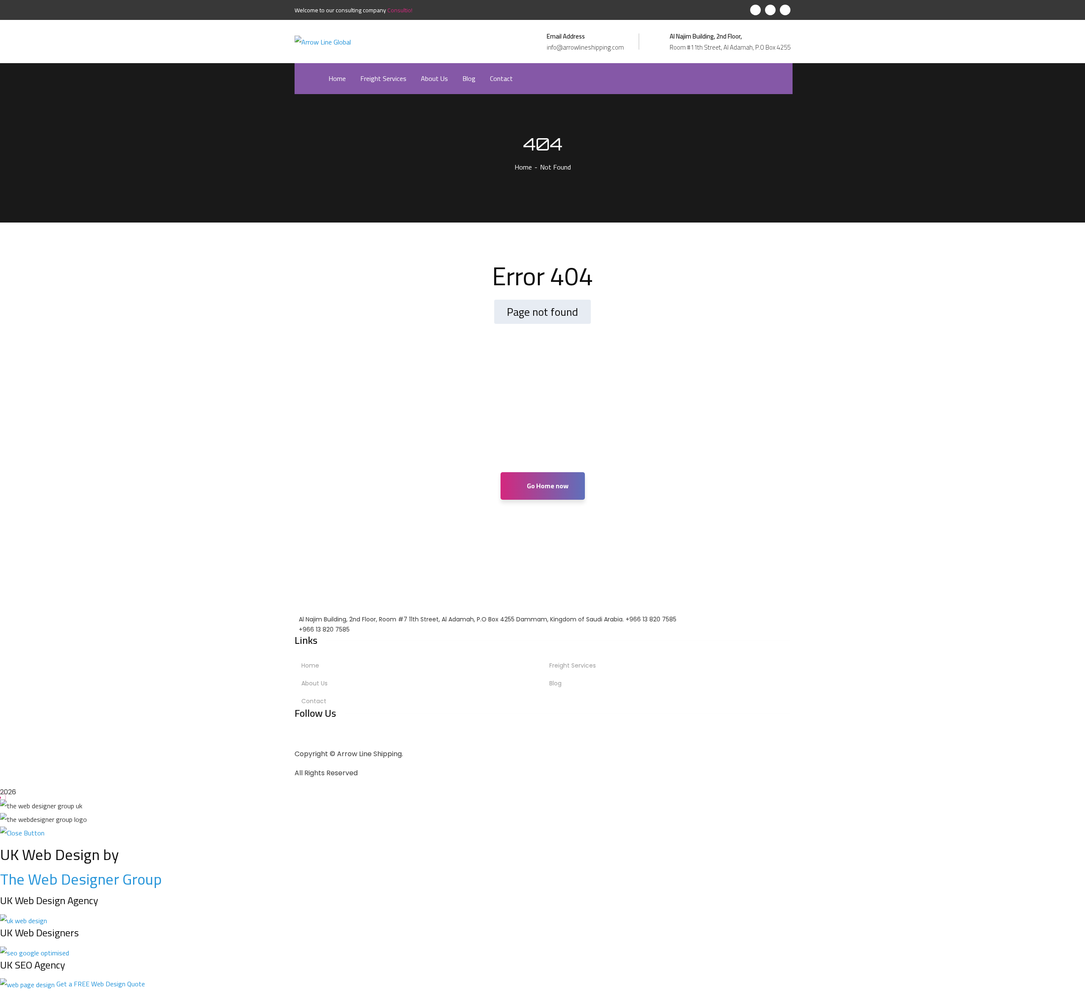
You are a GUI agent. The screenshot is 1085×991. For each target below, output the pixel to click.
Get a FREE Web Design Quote (100, 983)
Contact (313, 701)
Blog (555, 683)
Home (523, 167)
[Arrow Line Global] (323, 41)
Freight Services (572, 665)
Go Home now (547, 485)
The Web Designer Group (81, 879)
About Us (314, 683)
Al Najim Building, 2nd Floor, (706, 36)
